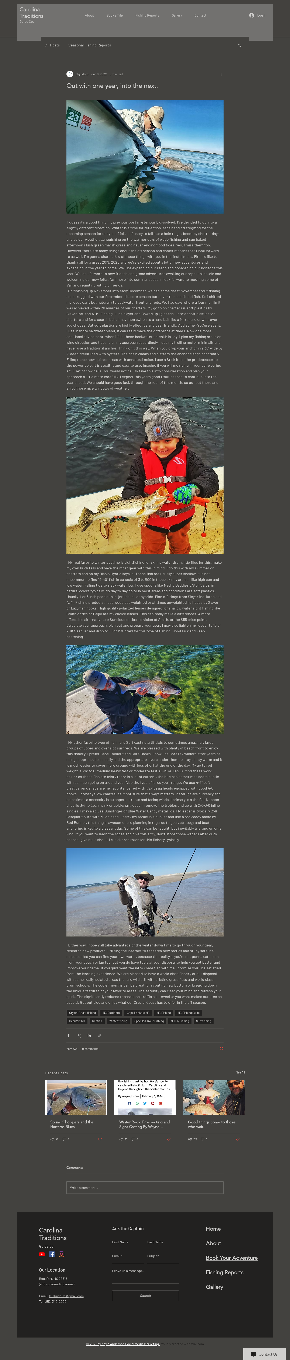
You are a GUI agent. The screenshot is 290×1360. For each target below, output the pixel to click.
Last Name (155, 1242)
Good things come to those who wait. (211, 1124)
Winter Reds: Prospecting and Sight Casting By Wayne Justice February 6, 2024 (144, 1124)
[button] (239, 45)
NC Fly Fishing (180, 1021)
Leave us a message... (128, 1270)
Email (116, 1256)
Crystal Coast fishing (82, 1013)
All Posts (52, 45)
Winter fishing (118, 1021)
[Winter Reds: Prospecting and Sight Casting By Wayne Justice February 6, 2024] (145, 1097)
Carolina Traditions (53, 1234)
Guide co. (47, 1246)
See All (240, 1072)
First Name (120, 1242)
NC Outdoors (111, 1013)
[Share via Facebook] (68, 1036)
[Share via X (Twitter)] (79, 1036)
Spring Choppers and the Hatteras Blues (71, 1124)
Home (213, 1229)
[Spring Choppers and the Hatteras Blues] (76, 1097)
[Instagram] (61, 1254)
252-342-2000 (55, 1301)
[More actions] (221, 74)
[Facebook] (52, 1254)
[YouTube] (42, 1254)
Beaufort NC (77, 1021)
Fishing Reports (225, 1272)
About (213, 1243)
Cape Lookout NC (138, 1013)
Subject (153, 1256)
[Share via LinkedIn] (89, 1036)
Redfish (97, 1021)
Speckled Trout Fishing (149, 1021)
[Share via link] (100, 1036)
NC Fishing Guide (189, 1013)
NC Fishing (164, 1013)
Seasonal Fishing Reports (89, 45)
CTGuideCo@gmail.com (66, 1296)
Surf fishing (203, 1021)
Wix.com (197, 1344)
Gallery (214, 1287)
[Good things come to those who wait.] (214, 1097)
